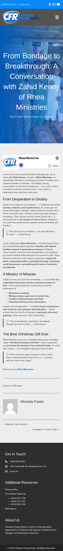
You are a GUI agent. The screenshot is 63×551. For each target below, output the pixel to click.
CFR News (17, 386)
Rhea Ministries (25, 369)
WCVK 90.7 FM (18, 498)
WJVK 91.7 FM (18, 501)
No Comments (46, 117)
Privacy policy (11, 489)
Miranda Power (31, 117)
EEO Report (10, 508)
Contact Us (24, 4)
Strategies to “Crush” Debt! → (46, 429)
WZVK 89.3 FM (18, 504)
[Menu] (57, 17)
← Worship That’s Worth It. (16, 424)
